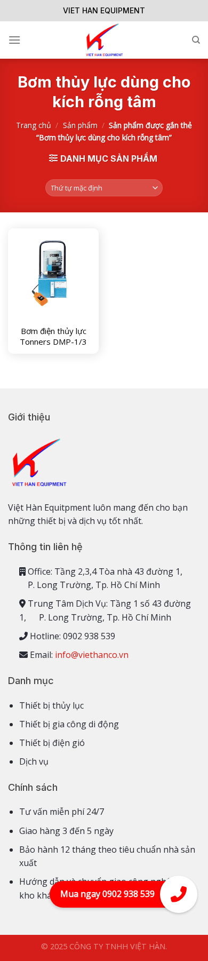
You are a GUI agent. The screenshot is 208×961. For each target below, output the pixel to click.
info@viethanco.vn (92, 655)
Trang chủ (33, 125)
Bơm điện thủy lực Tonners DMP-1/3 (53, 336)
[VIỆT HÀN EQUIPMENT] (104, 40)
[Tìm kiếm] (196, 40)
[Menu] (14, 40)
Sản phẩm (80, 125)
